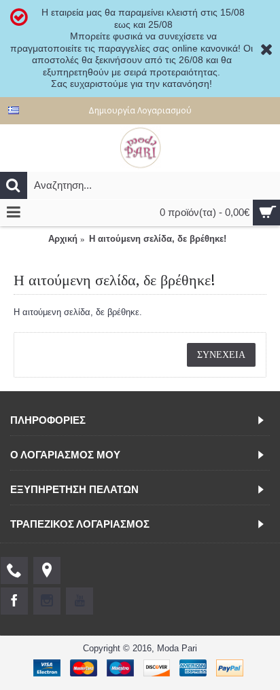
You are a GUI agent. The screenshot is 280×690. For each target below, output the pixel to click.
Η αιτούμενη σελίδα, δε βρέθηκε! (157, 239)
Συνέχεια (221, 354)
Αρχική (62, 239)
